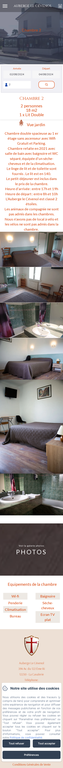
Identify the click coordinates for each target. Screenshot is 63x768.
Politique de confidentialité (26, 737)
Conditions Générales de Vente (32, 764)
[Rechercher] (46, 85)
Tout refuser (16, 743)
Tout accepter (46, 743)
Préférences (31, 754)
